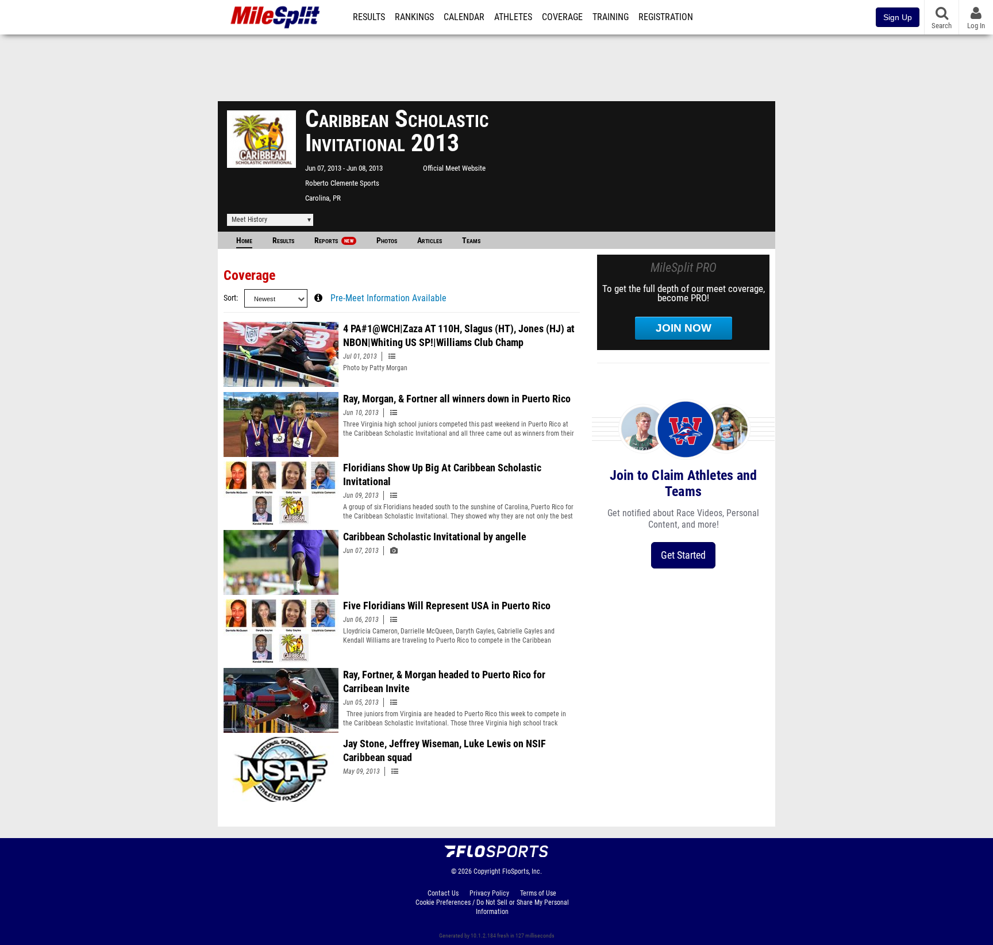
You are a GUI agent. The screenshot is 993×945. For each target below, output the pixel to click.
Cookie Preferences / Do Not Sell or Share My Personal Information (492, 907)
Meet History (249, 220)
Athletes (513, 17)
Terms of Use (538, 893)
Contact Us (443, 893)
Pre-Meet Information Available (388, 298)
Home (244, 240)
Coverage (562, 17)
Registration (665, 17)
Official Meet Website (454, 168)
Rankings (414, 17)
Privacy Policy (489, 893)
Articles (429, 240)
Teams (471, 240)
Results (369, 17)
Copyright (487, 871)
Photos (386, 240)
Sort (230, 298)
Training (610, 17)
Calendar (464, 17)
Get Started (683, 555)
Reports (333, 240)
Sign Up (897, 17)
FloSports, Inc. (522, 871)
